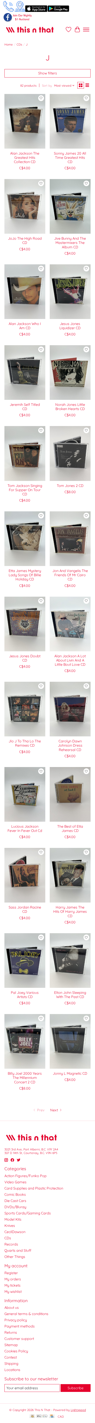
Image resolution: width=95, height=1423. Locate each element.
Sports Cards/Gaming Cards (27, 1213)
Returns (10, 1332)
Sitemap (11, 1345)
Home (8, 44)
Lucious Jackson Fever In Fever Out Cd (25, 828)
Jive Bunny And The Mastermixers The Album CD (70, 242)
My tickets (12, 1285)
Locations (12, 1369)
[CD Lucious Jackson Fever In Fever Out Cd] (24, 794)
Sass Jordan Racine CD (25, 909)
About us (11, 1307)
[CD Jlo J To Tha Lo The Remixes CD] (24, 709)
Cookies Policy (16, 1351)
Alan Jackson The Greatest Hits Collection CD (24, 157)
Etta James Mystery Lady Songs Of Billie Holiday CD (25, 574)
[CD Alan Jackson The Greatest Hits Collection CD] (24, 121)
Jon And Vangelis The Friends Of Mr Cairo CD (70, 574)
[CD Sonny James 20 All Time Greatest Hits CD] (70, 121)
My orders (12, 1279)
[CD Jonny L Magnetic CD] (70, 1041)
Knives (9, 1225)
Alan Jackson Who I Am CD (25, 325)
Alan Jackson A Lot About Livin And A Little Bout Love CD (70, 660)
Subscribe (76, 1388)
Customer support (19, 1338)
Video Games (15, 1182)
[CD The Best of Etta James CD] (70, 794)
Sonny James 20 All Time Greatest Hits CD (70, 157)
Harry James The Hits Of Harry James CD (70, 911)
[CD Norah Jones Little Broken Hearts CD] (70, 372)
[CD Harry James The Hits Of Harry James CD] (70, 875)
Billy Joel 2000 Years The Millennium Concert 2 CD (25, 1077)
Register (11, 1273)
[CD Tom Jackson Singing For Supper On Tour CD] (24, 453)
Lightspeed (78, 1410)
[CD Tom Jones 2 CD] (70, 453)
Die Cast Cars (15, 1200)
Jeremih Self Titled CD (25, 406)
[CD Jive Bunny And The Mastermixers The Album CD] (70, 206)
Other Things (14, 1256)
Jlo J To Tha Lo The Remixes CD (25, 743)
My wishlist (13, 1291)
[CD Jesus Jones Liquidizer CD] (70, 291)
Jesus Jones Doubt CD (24, 658)
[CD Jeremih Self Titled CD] (24, 372)
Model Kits (12, 1219)
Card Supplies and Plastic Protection (33, 1188)
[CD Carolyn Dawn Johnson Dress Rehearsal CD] (70, 709)
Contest (10, 1357)
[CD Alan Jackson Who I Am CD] (24, 291)
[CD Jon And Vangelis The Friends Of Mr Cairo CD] (70, 538)
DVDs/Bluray (15, 1207)
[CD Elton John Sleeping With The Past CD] (70, 960)
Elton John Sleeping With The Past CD (70, 994)
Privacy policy (15, 1320)
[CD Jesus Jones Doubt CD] (24, 624)
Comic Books (15, 1194)
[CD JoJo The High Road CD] (24, 206)
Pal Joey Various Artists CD (25, 994)
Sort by (47, 85)
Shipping (11, 1363)
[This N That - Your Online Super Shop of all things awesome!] (29, 29)
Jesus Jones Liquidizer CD (70, 325)
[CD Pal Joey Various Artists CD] (24, 960)
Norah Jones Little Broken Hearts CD (70, 406)
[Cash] (32, 1416)
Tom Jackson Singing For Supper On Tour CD (25, 489)
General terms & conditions (26, 1313)
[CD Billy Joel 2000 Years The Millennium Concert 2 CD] (24, 1041)
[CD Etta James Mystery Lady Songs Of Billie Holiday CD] (24, 538)
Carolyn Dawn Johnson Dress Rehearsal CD (70, 745)
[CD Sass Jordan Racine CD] (24, 875)
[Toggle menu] (86, 29)
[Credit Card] (52, 1416)
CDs (19, 44)
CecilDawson (14, 1232)
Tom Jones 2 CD (70, 485)
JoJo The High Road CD (25, 240)
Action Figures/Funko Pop (25, 1176)
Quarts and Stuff (17, 1250)
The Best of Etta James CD (70, 828)
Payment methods (19, 1326)
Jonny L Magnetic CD (70, 1073)
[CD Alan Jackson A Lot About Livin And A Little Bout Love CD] (70, 624)
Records (11, 1244)
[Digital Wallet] (42, 1416)
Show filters (47, 73)
